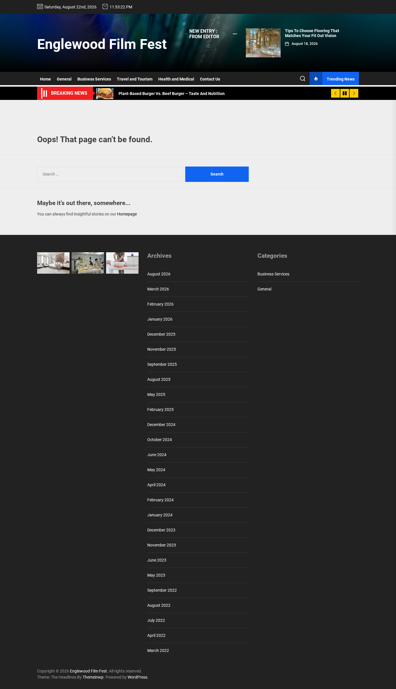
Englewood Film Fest (102, 44)
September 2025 (162, 364)
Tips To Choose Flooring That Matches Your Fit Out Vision (312, 33)
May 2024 (156, 469)
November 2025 (161, 349)
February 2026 (160, 304)
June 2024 (156, 454)
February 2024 (160, 500)
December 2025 (161, 334)
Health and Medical (176, 79)
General (64, 79)
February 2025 (160, 409)
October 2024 (159, 439)
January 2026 (159, 319)
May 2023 (156, 575)
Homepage (127, 214)
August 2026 (158, 274)
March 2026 (158, 289)
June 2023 (156, 560)
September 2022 (162, 590)
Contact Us (210, 79)
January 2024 (159, 515)
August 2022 (158, 605)
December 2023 (161, 530)
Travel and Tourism (134, 79)
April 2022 (156, 635)
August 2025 (158, 379)
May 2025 (156, 394)
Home (45, 79)
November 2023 (161, 545)
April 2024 (156, 485)
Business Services (94, 79)
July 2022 (156, 620)
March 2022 (158, 650)
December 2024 (161, 424)
